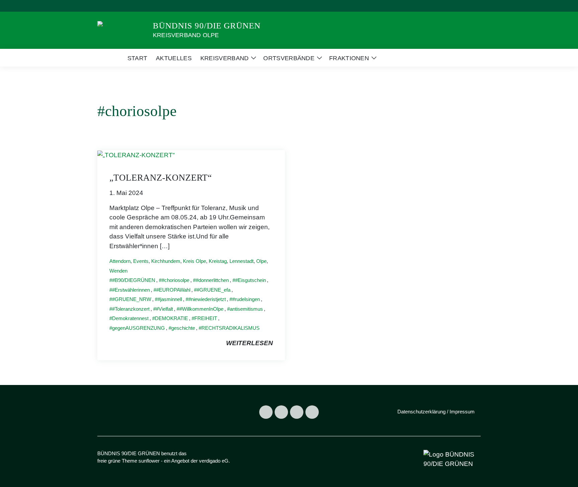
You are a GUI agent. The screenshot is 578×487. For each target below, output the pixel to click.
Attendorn (119, 261)
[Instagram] (281, 412)
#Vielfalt (164, 309)
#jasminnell (170, 299)
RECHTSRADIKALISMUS (230, 328)
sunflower (149, 461)
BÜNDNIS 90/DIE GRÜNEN (207, 25)
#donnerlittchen (212, 280)
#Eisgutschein (250, 280)
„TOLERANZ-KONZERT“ (160, 178)
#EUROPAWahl (173, 290)
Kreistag (218, 261)
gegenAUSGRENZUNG (138, 328)
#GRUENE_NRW (131, 299)
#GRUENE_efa (213, 290)
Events (141, 261)
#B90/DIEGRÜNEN (133, 280)
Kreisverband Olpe (186, 35)
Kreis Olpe (194, 261)
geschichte (183, 328)
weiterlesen (249, 343)
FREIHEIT (205, 318)
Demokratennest (130, 318)
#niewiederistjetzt (207, 299)
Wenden (118, 271)
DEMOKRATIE (171, 318)
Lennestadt (241, 261)
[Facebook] (266, 412)
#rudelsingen (246, 299)
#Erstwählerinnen (131, 290)
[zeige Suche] (469, 6)
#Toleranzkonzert (131, 309)
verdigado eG (213, 461)
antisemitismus (246, 309)
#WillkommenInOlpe (201, 309)
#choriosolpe (175, 280)
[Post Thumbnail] (136, 154)
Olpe (261, 261)
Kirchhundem (165, 261)
